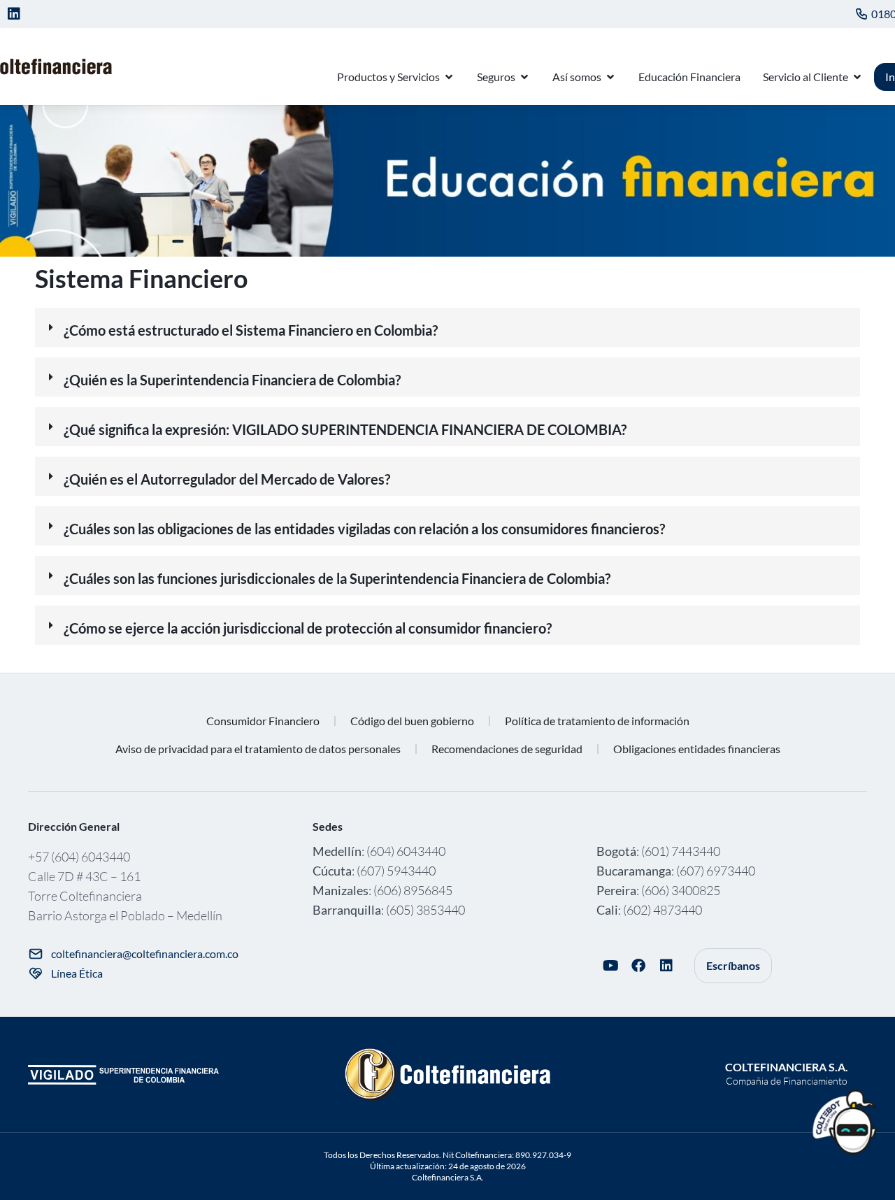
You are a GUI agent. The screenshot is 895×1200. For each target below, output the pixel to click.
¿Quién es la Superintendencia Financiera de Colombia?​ (232, 379)
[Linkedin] (14, 14)
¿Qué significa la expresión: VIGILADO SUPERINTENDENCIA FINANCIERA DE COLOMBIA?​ (345, 429)
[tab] (447, 327)
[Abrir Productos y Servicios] (448, 77)
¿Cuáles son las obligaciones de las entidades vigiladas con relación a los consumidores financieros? (364, 528)
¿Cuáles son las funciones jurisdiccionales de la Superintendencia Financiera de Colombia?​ (337, 578)
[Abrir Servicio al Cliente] (857, 77)
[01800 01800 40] (861, 14)
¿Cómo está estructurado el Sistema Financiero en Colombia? (251, 330)
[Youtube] (610, 966)
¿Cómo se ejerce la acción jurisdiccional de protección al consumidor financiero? (308, 628)
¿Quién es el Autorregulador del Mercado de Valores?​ (227, 479)
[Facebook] (638, 966)
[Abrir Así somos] (610, 77)
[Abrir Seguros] (524, 77)
